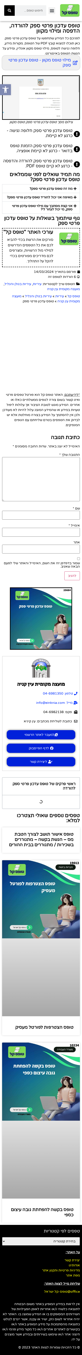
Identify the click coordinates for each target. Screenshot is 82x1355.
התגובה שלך (69, 454)
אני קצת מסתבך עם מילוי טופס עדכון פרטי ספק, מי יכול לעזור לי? (42, 207)
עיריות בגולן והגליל (17, 284)
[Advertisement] (41, 347)
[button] (51, 10)
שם (76, 508)
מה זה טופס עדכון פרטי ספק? (51, 189)
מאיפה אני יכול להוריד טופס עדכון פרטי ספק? (40, 197)
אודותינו (74, 1265)
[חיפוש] (9, 10)
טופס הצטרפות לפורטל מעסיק (44, 1027)
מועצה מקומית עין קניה (63, 289)
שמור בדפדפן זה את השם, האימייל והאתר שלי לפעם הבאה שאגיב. (42, 564)
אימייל (74, 525)
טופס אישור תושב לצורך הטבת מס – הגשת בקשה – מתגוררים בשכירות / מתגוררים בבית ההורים (41, 839)
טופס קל (73, 296)
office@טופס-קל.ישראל (62, 1292)
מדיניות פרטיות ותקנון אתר (61, 1270)
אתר (76, 542)
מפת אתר (73, 1275)
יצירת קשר (72, 1260)
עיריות (37, 284)
